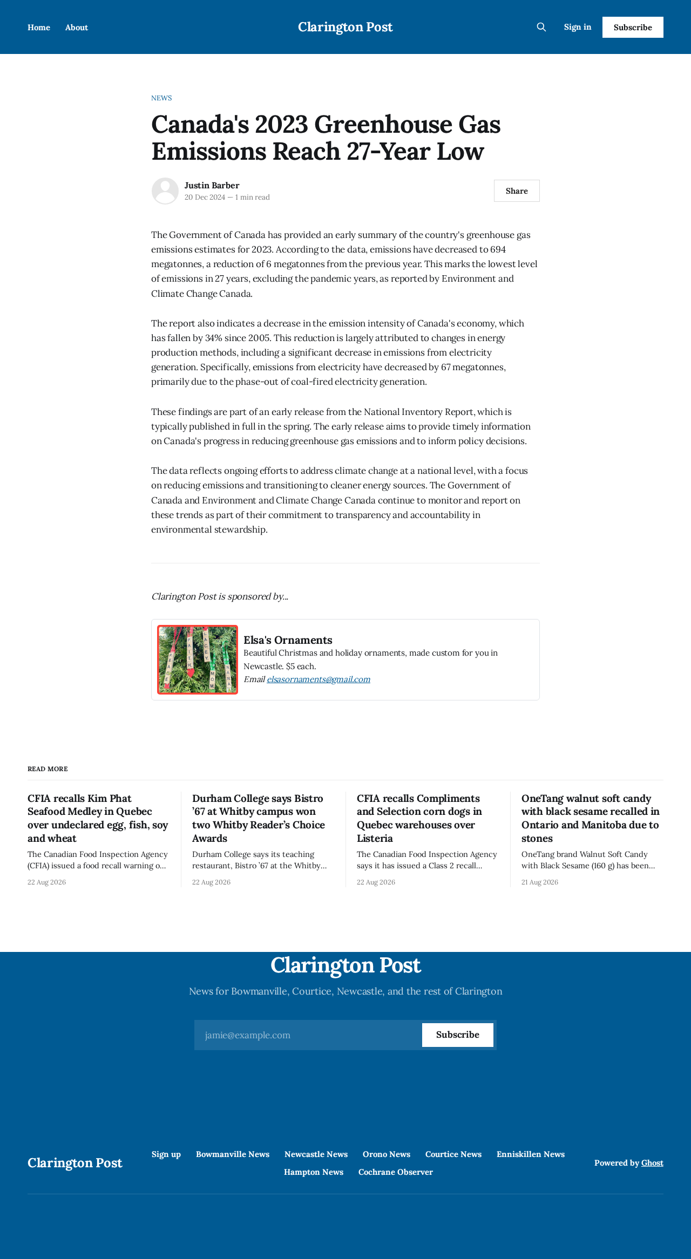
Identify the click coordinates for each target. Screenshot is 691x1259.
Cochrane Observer (395, 1172)
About (76, 27)
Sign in (578, 27)
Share (517, 191)
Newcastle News (316, 1154)
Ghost (652, 1163)
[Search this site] (541, 27)
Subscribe (633, 27)
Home (39, 27)
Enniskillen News (531, 1154)
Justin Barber (212, 185)
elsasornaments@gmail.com (318, 679)
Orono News (386, 1154)
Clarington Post (345, 26)
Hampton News (313, 1172)
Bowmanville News (232, 1154)
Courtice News (453, 1154)
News (161, 98)
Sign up (166, 1154)
